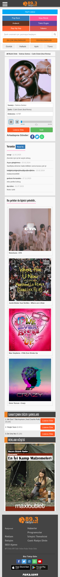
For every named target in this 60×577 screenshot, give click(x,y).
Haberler (32, 528)
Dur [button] (17, 122)
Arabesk (16, 23)
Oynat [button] (11, 122)
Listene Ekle (18, 130)
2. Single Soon (13, 427)
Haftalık (22, 46)
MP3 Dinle (8, 548)
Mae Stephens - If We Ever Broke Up (23, 353)
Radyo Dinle (33, 548)
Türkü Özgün (43, 23)
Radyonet (9, 528)
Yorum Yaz (20, 146)
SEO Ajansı (11, 544)
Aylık (36, 46)
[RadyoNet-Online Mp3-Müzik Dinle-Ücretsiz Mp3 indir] (30, 4)
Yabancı (43, 28)
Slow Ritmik (43, 18)
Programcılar (34, 532)
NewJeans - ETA (15, 253)
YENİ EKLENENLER (44, 40)
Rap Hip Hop (16, 28)
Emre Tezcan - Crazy (17, 403)
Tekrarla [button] (36, 124)
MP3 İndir (15, 548)
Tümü (50, 46)
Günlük (9, 46)
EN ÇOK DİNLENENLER (16, 40)
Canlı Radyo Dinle (37, 540)
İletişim (9, 540)
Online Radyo (23, 548)
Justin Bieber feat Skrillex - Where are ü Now (26, 303)
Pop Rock (16, 18)
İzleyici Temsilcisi (37, 536)
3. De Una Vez (13, 434)
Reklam (9, 536)
